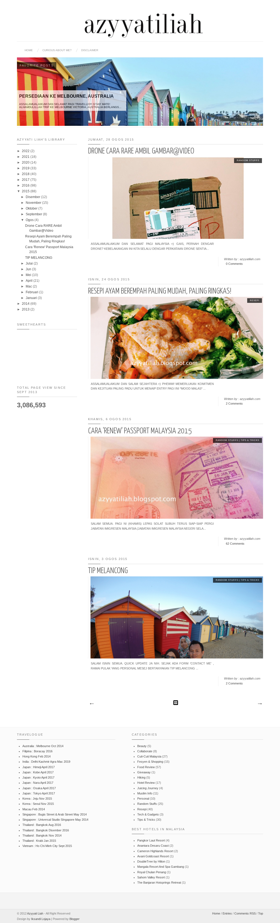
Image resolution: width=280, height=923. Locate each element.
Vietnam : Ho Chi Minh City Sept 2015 (47, 845)
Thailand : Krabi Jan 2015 (39, 840)
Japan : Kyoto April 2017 (38, 777)
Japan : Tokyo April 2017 (38, 793)
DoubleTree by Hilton (151, 861)
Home (29, 50)
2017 (26, 180)
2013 (26, 309)
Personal (143, 798)
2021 (26, 157)
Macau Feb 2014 (33, 809)
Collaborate (144, 751)
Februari (32, 292)
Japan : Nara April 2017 (37, 782)
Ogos (30, 220)
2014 (26, 304)
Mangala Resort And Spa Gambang (160, 866)
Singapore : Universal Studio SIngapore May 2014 (55, 819)
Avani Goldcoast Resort (153, 856)
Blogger (74, 919)
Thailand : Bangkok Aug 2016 (41, 824)
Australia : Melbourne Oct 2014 (42, 746)
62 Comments (235, 543)
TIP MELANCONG (108, 571)
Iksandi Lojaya (40, 919)
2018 (26, 174)
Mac (29, 286)
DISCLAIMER (89, 50)
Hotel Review (146, 782)
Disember (33, 197)
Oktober (32, 208)
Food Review (146, 767)
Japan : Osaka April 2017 (39, 788)
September (34, 214)
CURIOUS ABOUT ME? (57, 50)
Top (260, 913)
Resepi (254, 300)
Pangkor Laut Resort (151, 840)
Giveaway (144, 772)
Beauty (142, 746)
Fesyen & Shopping (150, 761)
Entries (227, 913)
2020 (26, 162)
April (29, 281)
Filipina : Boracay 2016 (37, 751)
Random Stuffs (248, 160)
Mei (29, 275)
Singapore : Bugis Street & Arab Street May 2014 (54, 814)
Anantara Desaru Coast (153, 845)
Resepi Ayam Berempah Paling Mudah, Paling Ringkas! (159, 291)
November (34, 203)
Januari (32, 298)
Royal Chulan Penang (151, 872)
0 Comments (234, 263)
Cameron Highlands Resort (155, 851)
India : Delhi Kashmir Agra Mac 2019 (46, 761)
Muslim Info (144, 793)
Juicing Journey (147, 788)
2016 (26, 185)
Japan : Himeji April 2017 (38, 767)
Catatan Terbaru (91, 703)
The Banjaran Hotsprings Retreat (159, 882)
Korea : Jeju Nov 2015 (37, 798)
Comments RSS (245, 913)
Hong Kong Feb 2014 (36, 756)
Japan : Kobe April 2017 (38, 772)
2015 (26, 191)
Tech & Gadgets (148, 814)
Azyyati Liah (35, 913)
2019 (26, 168)
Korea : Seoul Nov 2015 (38, 803)
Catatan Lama (259, 703)
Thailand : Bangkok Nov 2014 (42, 835)
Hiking (141, 777)
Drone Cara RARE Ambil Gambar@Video (141, 151)
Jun (29, 269)
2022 (26, 151)
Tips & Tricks (250, 440)
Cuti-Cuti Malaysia (149, 756)
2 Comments (234, 403)
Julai (30, 263)
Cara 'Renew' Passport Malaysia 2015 (140, 431)
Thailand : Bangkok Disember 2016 (45, 830)
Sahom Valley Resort (151, 877)
